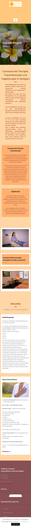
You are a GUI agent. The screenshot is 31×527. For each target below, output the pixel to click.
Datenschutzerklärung (8, 512)
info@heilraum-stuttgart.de (7, 483)
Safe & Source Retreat (9, 379)
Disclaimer (5, 516)
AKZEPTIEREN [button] (15, 524)
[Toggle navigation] (15, 19)
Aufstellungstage (8, 317)
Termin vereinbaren (15, 496)
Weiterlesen (5, 451)
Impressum (5, 508)
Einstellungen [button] (24, 521)
